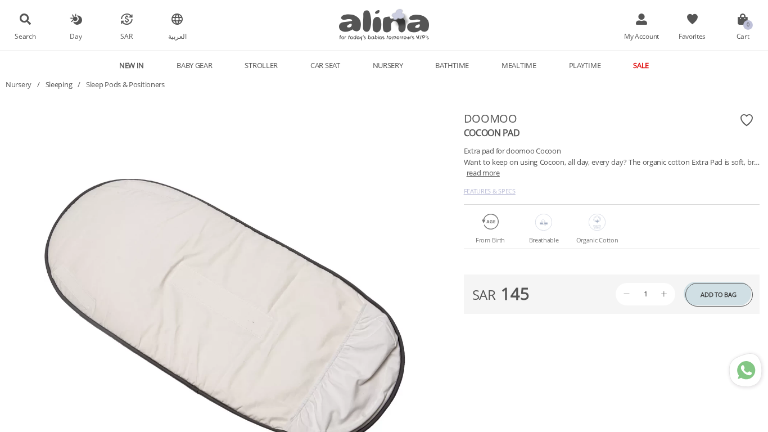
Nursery (18, 84)
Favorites (692, 36)
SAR (126, 36)
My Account (641, 36)
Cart (743, 36)
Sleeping (59, 84)
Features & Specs (490, 191)
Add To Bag (718, 294)
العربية (177, 36)
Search (25, 36)
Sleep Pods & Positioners (125, 84)
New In (131, 65)
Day (76, 36)
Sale (641, 65)
